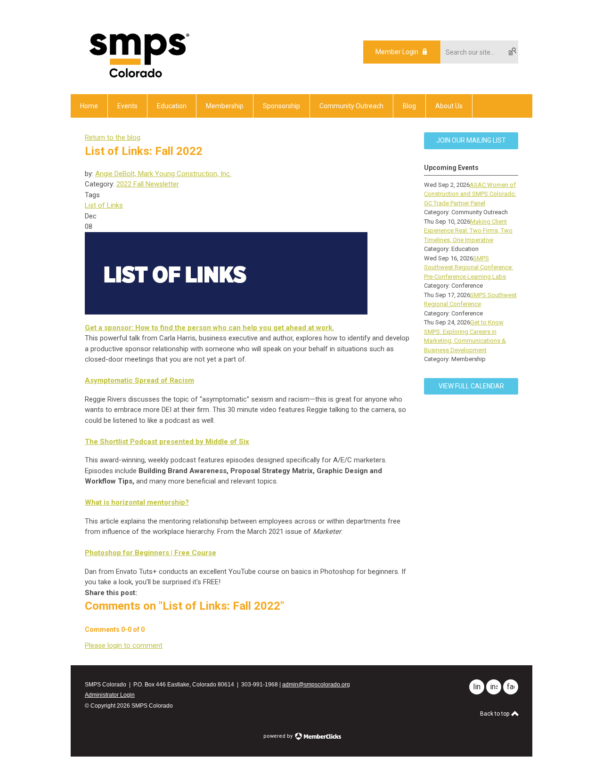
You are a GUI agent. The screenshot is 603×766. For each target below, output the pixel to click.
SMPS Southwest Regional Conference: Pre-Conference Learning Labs (468, 267)
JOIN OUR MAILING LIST (471, 140)
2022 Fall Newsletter (147, 184)
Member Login (396, 52)
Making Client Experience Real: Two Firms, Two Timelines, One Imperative (468, 230)
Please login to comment (124, 645)
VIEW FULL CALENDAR (471, 386)
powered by (278, 736)
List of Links (104, 205)
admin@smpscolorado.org (316, 684)
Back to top (495, 713)
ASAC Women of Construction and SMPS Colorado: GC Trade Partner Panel (470, 194)
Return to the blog (112, 137)
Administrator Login (110, 695)
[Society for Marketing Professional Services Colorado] (138, 77)
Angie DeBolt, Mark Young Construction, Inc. (163, 173)
